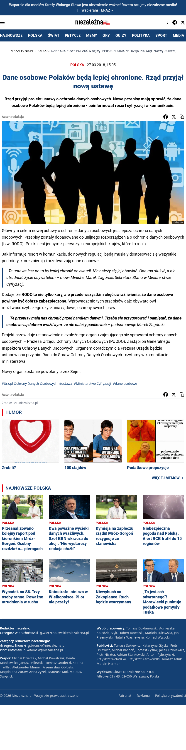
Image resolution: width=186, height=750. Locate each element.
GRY (106, 35)
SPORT (161, 35)
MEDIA (178, 35)
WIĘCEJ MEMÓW (166, 478)
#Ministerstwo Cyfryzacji (92, 383)
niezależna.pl (22, 51)
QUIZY (121, 35)
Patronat (124, 695)
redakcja (17, 117)
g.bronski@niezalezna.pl (46, 645)
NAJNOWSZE (11, 35)
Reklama (143, 695)
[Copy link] (182, 116)
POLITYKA (141, 35)
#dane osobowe (125, 383)
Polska (43, 51)
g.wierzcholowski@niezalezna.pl (64, 633)
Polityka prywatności (170, 695)
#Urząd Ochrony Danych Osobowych (29, 383)
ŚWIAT (53, 35)
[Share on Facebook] (165, 116)
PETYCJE (73, 35)
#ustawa (65, 383)
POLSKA (35, 35)
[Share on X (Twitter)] (173, 116)
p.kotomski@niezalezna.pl (43, 650)
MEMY (91, 35)
